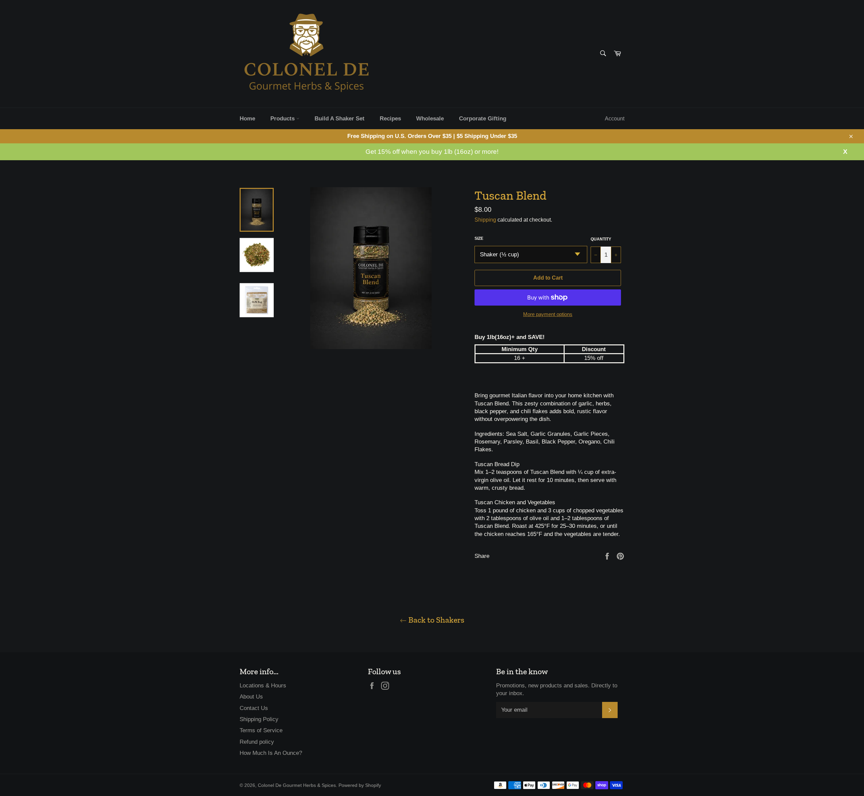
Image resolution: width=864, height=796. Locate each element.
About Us (251, 696)
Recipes (390, 118)
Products (283, 118)
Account (614, 118)
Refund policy (257, 742)
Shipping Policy (259, 719)
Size (479, 238)
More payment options (547, 314)
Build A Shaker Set (339, 118)
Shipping (485, 220)
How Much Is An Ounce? (271, 753)
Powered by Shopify (360, 785)
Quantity (601, 239)
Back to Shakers (435, 620)
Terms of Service (261, 730)
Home (247, 118)
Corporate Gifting (482, 118)
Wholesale (430, 118)
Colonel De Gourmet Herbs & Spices (297, 785)
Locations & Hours (263, 685)
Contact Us (254, 708)
